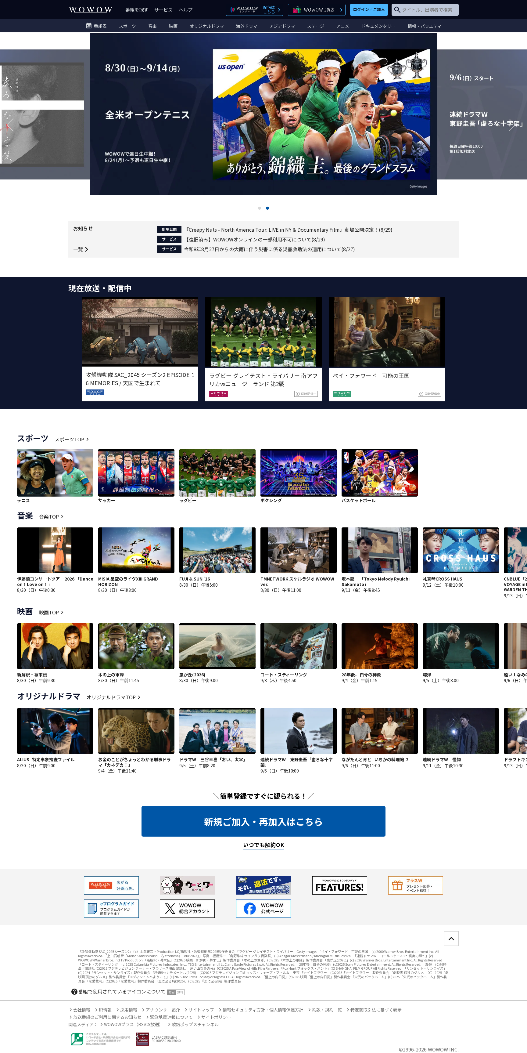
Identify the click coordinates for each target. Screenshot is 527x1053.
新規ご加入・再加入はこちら (263, 821)
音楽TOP (49, 516)
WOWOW (90, 9)
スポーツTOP (69, 439)
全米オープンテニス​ (263, 124)
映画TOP (49, 612)
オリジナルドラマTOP (111, 697)
